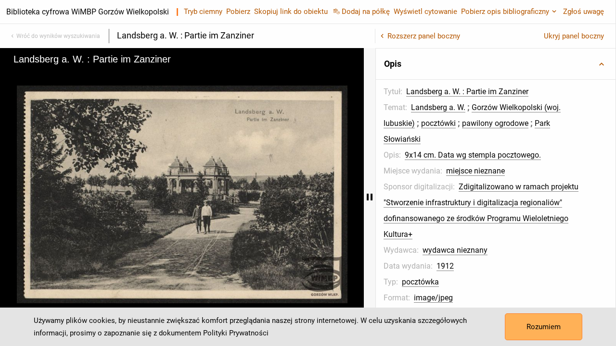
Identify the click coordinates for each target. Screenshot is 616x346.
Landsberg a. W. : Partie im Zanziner (467, 91)
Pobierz (238, 11)
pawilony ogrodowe (495, 123)
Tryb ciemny (203, 11)
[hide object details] (369, 197)
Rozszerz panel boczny (423, 36)
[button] (496, 64)
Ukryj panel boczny (574, 36)
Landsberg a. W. (438, 107)
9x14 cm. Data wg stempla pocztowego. (473, 155)
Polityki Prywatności (236, 333)
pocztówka (420, 281)
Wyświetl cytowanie (425, 11)
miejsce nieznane (475, 170)
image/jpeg (433, 297)
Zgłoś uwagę (583, 11)
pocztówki (438, 123)
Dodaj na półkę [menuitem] (366, 11)
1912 (445, 266)
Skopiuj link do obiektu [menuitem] (291, 11)
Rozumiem (543, 326)
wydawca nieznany (455, 250)
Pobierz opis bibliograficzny (505, 11)
